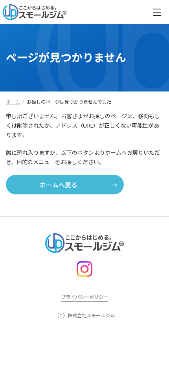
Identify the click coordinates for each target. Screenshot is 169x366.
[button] (65, 184)
